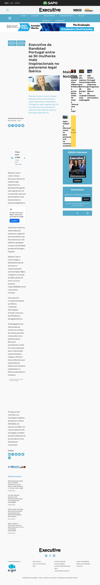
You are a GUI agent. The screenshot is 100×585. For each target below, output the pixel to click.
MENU (6, 3)
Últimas (23, 15)
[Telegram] (9, 457)
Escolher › (14, 221)
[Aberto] (9, 18)
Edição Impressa (49, 15)
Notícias (21, 44)
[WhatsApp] (19, 125)
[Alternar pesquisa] (8, 10)
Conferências (60, 20)
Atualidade (35, 15)
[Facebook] (9, 125)
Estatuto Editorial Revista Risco (62, 567)
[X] (12, 125)
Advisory (12, 42)
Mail (11, 3)
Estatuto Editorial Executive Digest (59, 563)
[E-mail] (22, 125)
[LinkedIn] (16, 125)
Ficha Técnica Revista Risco (39, 565)
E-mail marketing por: (14, 561)
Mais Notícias (73, 131)
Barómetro (46, 20)
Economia (21, 42)
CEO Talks (81, 15)
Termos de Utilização (82, 561)
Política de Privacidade (83, 564)
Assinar (77, 181)
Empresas (12, 44)
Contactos (79, 566)
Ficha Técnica (37, 561)
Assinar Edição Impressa (61, 571)
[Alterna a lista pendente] (27, 15)
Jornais (17, 3)
